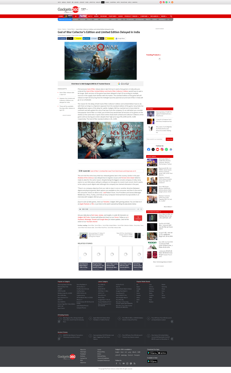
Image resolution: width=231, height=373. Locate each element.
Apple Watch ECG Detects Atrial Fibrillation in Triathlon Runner (101, 319)
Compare (143, 16)
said (104, 193)
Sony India (137, 225)
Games (107, 2)
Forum (117, 217)
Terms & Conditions (103, 358)
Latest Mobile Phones (82, 305)
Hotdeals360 (140, 19)
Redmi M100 (101, 289)
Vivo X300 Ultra (62, 295)
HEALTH (98, 2)
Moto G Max (101, 297)
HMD (138, 291)
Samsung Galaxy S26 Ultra (65, 284)
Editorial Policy (101, 356)
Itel (137, 302)
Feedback (83, 354)
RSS (92, 204)
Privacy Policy (101, 352)
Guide (120, 16)
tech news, (95, 215)
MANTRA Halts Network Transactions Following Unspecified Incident (73, 336)
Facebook (81, 219)
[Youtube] (157, 149)
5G (168, 19)
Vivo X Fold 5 (61, 308)
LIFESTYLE (92, 2)
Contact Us (83, 358)
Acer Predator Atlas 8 (121, 297)
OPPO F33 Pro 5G (81, 293)
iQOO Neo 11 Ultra (103, 291)
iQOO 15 (60, 299)
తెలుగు (134, 352)
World (64, 2)
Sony (141, 225)
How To (89, 19)
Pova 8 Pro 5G (102, 295)
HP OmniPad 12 (81, 287)
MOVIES (76, 2)
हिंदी (72, 2)
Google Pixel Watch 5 (121, 291)
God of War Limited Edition (110, 225)
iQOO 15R (60, 306)
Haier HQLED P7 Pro (121, 295)
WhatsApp (88, 219)
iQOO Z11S (101, 293)
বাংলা (126, 352)
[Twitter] (153, 149)
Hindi (122, 352)
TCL (163, 293)
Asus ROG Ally (120, 299)
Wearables (162, 19)
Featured (150, 109)
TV (124, 19)
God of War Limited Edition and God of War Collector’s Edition (107, 91)
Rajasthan (124, 2)
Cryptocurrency (81, 295)
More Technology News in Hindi (162, 262)
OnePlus (151, 295)
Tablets (148, 19)
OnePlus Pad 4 (81, 291)
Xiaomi (163, 297)
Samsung (164, 287)
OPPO (150, 297)
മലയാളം (124, 355)
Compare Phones (81, 308)
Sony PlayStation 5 (82, 284)
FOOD (86, 2)
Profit (69, 2)
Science (154, 19)
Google (138, 289)
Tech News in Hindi (153, 212)
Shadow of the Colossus (86, 178)
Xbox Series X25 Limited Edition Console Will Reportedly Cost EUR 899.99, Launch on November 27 (161, 337)
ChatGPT (60, 289)
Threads (94, 219)
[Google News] (170, 149)
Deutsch (130, 355)
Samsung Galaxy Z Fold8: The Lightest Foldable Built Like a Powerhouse (164, 114)
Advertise (83, 362)
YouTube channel (92, 222)
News (96, 16)
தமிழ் (129, 352)
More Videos (167, 207)
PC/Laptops (130, 19)
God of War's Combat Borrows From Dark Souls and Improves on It (113, 171)
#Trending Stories (63, 315)
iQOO (138, 299)
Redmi (163, 284)
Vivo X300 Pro (61, 302)
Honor (138, 293)
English (117, 352)
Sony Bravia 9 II (120, 293)
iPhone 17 (79, 299)
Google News (104, 219)
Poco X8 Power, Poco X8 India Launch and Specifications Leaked (162, 319)
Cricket (82, 2)
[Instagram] (162, 149)
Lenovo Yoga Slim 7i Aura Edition (66, 304)
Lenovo (151, 287)
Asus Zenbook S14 (63, 297)
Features (112, 16)
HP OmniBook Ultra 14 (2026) (85, 297)
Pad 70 (118, 287)
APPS (118, 2)
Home (61, 16)
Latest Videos (151, 156)
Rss (134, 363)
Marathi (134, 2)
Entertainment (104, 19)
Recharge (154, 16)
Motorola (151, 289)
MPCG (129, 2)
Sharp (163, 289)
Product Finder (131, 16)
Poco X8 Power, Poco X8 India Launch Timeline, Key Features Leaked (132, 336)
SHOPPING (113, 2)
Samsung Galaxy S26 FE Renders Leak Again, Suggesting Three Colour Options (103, 337)
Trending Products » (153, 55)
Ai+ (137, 284)
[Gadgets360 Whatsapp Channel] (166, 149)
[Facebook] (148, 149)
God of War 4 (98, 225)
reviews (101, 215)
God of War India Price (101, 227)
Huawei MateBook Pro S (104, 302)
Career (99, 349)
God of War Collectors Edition (125, 225)
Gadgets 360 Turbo (84, 217)
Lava (150, 284)
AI (76, 16)
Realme (151, 302)
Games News (71, 29)
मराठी (139, 352)
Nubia (150, 293)
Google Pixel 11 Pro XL (104, 299)
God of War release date (114, 227)
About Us (83, 349)
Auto (90, 16)
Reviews (103, 16)
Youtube (124, 363)
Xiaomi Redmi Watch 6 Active (124, 289)
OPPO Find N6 (61, 291)
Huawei (139, 295)
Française (137, 355)
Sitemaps (83, 352)
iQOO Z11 (100, 287)
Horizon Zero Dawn (127, 178)
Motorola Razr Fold (63, 287)
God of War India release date (86, 227)
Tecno (163, 295)
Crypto (113, 19)
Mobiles (75, 19)
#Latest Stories (63, 332)
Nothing (151, 291)
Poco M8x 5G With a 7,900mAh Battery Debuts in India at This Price (132, 319)
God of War (91, 89)
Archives (82, 356)
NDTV (59, 2)
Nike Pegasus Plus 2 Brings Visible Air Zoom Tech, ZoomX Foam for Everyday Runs (73, 320)
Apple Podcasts (84, 204)
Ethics (99, 354)
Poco (150, 299)
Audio (119, 19)
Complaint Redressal (103, 360)
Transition (106, 202)
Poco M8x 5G (101, 284)
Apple (138, 287)
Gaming (96, 19)
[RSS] (172, 2)
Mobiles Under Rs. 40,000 (65, 293)
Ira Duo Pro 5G (120, 284)
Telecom (82, 19)
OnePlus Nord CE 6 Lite (83, 289)
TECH (102, 2)
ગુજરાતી (117, 355)
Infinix (138, 297)
